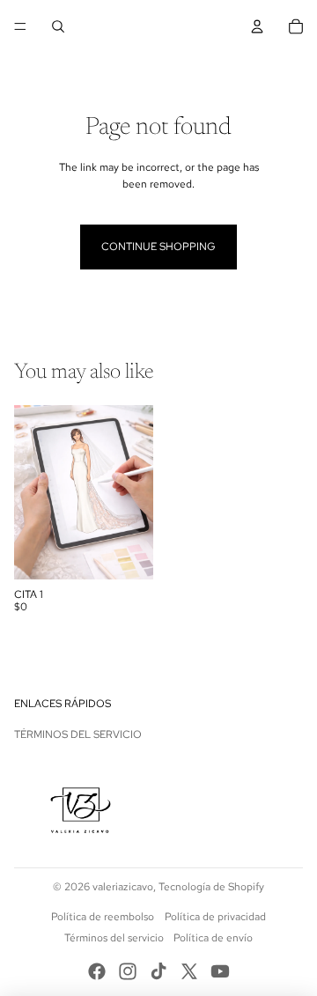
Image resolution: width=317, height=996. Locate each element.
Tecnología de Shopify (211, 887)
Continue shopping (158, 247)
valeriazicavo (122, 887)
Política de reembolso (102, 917)
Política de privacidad (215, 917)
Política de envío (213, 938)
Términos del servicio (78, 734)
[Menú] (20, 26)
